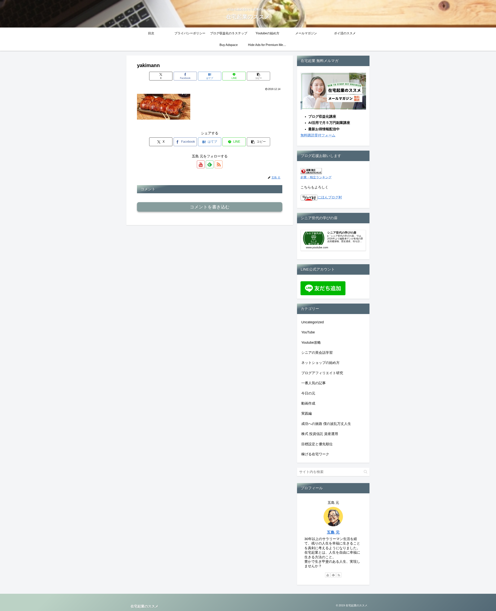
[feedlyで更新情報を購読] (210, 164)
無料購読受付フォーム (318, 135)
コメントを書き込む (210, 207)
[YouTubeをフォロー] (201, 164)
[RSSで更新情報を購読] (218, 164)
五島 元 (333, 532)
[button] (258, 76)
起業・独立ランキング (316, 177)
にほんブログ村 (330, 197)
